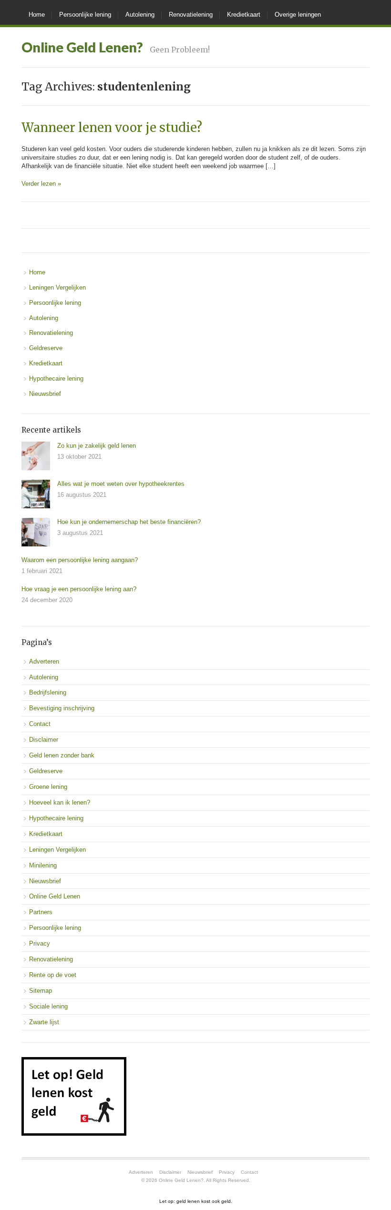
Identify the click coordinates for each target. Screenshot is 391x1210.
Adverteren (44, 661)
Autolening (139, 14)
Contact (40, 723)
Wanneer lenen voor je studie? (111, 127)
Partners (40, 912)
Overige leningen (298, 14)
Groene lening (48, 786)
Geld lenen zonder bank (61, 755)
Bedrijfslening (47, 692)
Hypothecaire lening (56, 378)
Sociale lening (48, 1006)
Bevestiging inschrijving (61, 708)
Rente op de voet (52, 974)
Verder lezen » (41, 183)
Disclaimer (43, 739)
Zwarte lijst (44, 1022)
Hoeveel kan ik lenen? (59, 802)
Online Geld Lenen (54, 896)
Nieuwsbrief (45, 393)
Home (37, 14)
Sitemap (40, 990)
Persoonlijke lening (85, 14)
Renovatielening (191, 14)
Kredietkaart (243, 14)
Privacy (39, 943)
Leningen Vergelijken (57, 287)
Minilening (43, 865)
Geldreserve (45, 348)
